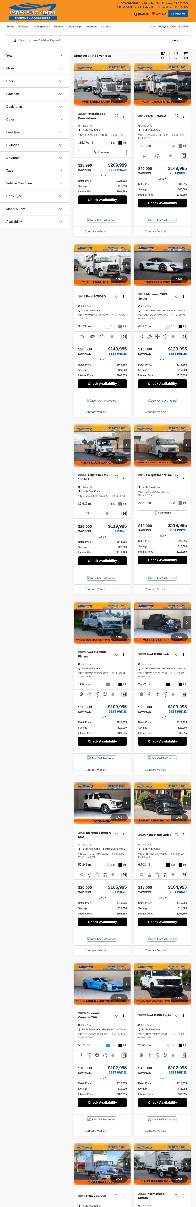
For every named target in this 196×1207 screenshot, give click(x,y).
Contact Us (178, 13)
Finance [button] (59, 26)
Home (10, 26)
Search (174, 40)
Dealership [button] (74, 26)
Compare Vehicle (95, 231)
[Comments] (184, 155)
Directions (91, 26)
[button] (127, 84)
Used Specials (41, 26)
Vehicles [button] (23, 26)
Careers (106, 26)
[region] (102, 186)
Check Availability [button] (102, 200)
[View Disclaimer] (170, 156)
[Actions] (123, 116)
